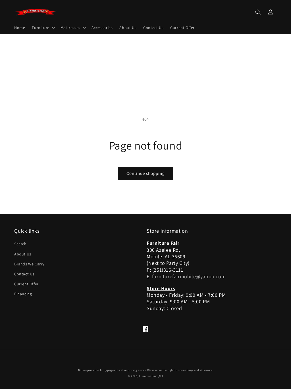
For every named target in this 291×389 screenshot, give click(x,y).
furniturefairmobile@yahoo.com (189, 276)
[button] (42, 28)
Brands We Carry (29, 264)
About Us (22, 254)
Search (20, 243)
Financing (23, 293)
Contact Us (24, 274)
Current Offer (26, 283)
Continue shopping (145, 173)
